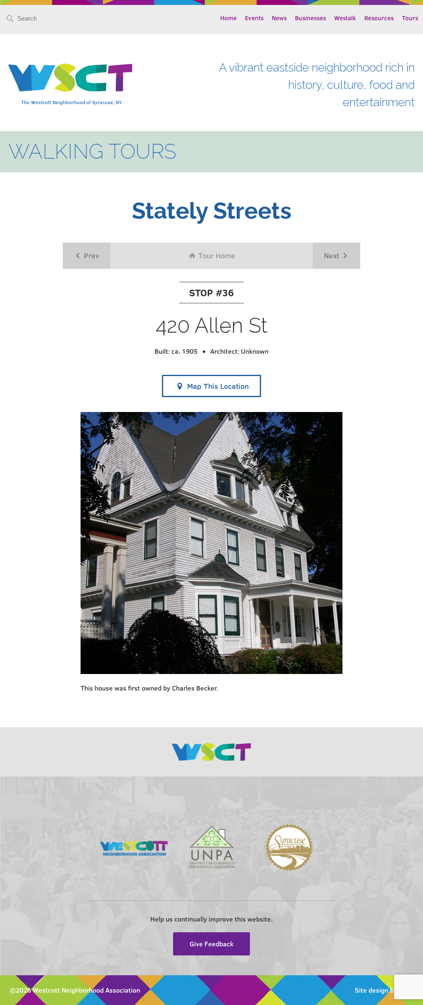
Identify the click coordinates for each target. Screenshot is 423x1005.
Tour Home (215, 255)
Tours (410, 18)
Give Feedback (211, 943)
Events (254, 18)
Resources (379, 18)
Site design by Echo (384, 990)
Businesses (310, 18)
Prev (90, 255)
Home (228, 18)
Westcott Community (70, 78)
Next (332, 255)
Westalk (345, 18)
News (279, 18)
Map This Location (217, 386)
